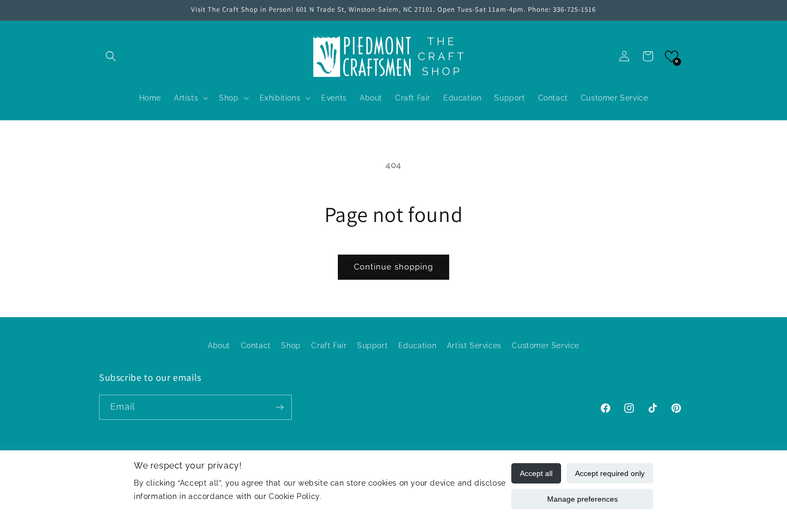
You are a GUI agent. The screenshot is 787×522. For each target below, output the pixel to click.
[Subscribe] (279, 407)
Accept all (536, 473)
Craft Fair (328, 345)
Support (372, 345)
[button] (111, 56)
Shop (290, 345)
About (219, 345)
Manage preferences (582, 499)
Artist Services (474, 345)
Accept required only (610, 473)
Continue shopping (393, 267)
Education (417, 345)
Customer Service (545, 345)
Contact (256, 345)
